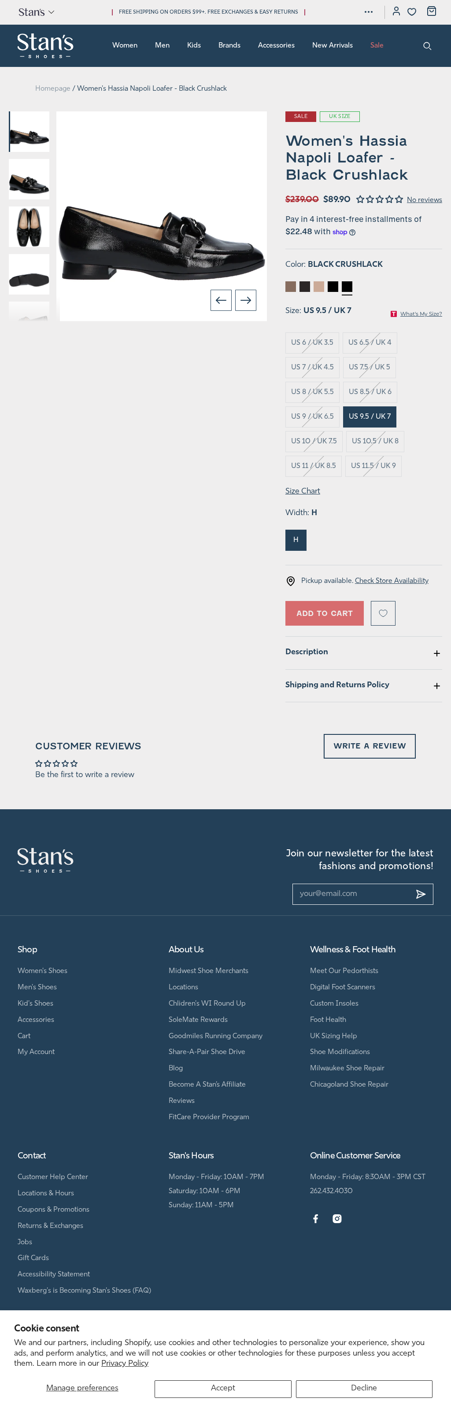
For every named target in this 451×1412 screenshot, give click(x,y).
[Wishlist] (412, 12)
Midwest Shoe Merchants (208, 971)
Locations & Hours (46, 1193)
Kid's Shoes (35, 1003)
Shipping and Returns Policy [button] (337, 685)
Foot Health (328, 1020)
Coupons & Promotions (53, 1209)
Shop (27, 950)
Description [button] (306, 652)
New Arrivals (332, 45)
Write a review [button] (369, 746)
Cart (24, 1036)
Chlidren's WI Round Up (207, 1003)
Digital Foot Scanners (342, 987)
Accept (223, 1389)
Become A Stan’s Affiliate (207, 1084)
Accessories (276, 45)
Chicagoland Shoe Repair (349, 1084)
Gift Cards (33, 1258)
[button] (36, 12)
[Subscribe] (421, 894)
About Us (186, 950)
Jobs (25, 1242)
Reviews (182, 1101)
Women (124, 45)
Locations (183, 987)
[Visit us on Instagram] (337, 1219)
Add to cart (324, 613)
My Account (36, 1052)
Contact (32, 1156)
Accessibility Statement (54, 1274)
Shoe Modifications (340, 1052)
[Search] (427, 46)
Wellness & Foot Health (353, 950)
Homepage (52, 88)
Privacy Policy (124, 1364)
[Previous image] (221, 300)
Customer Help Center (53, 1177)
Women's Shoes (42, 971)
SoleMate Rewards (198, 1020)
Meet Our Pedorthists (344, 971)
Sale (377, 45)
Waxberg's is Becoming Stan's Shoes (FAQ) (84, 1290)
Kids (194, 45)
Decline (364, 1389)
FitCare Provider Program (209, 1117)
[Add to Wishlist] (383, 613)
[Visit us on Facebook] (315, 1219)
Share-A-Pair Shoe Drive (207, 1052)
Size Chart (302, 492)
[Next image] (245, 300)
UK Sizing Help (333, 1036)
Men (162, 45)
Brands (229, 45)
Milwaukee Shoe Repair (347, 1068)
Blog (176, 1068)
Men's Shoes (37, 987)
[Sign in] (396, 12)
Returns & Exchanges (50, 1226)
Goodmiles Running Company (215, 1036)
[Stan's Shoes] (46, 45)
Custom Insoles (334, 1003)
